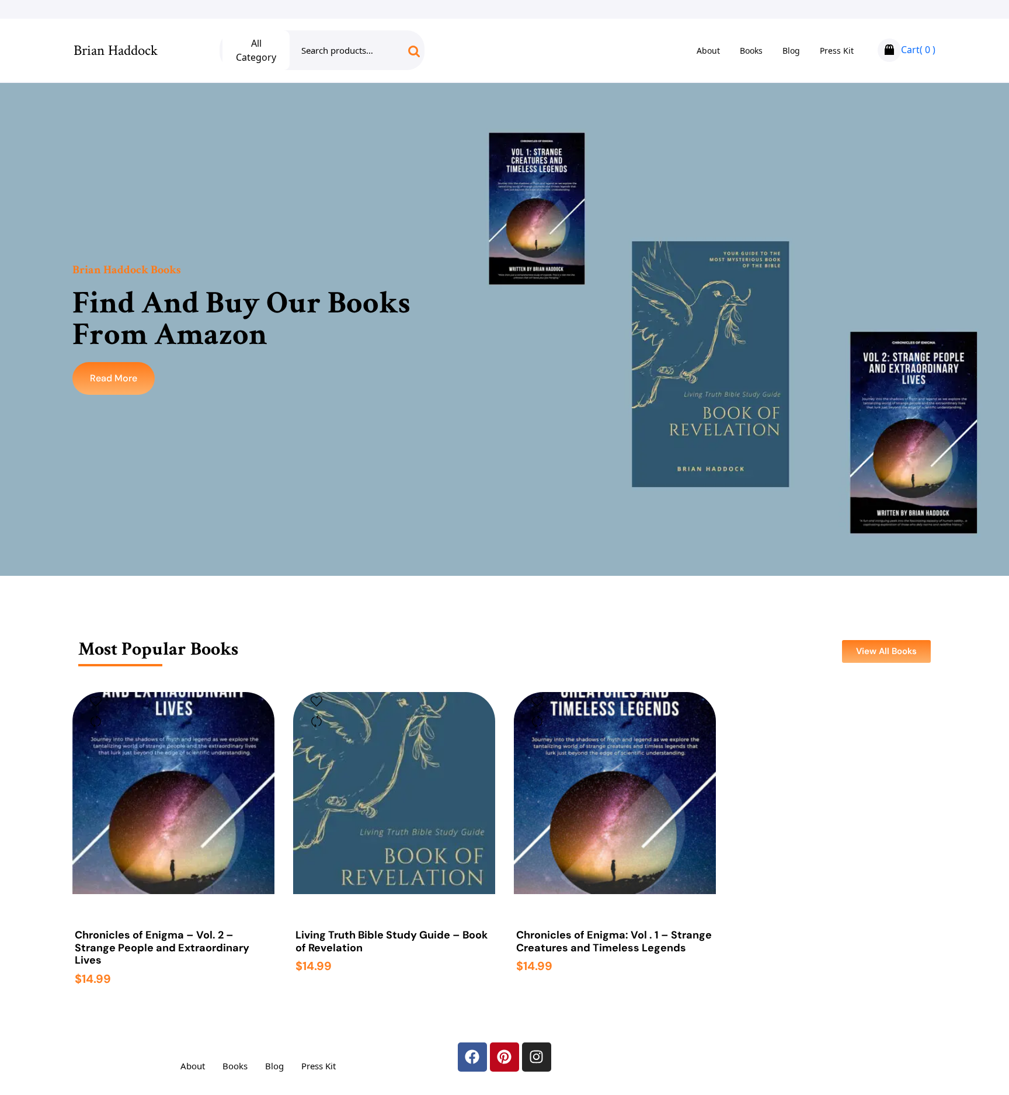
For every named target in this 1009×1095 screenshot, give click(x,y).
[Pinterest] (504, 1057)
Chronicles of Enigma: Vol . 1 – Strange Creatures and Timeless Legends (614, 941)
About (708, 50)
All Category (256, 50)
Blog (791, 50)
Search (405, 55)
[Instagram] (536, 1057)
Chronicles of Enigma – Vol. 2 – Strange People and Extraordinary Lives (162, 948)
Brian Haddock (116, 50)
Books (751, 50)
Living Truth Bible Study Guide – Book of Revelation (391, 941)
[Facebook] (472, 1057)
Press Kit (837, 50)
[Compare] (96, 721)
